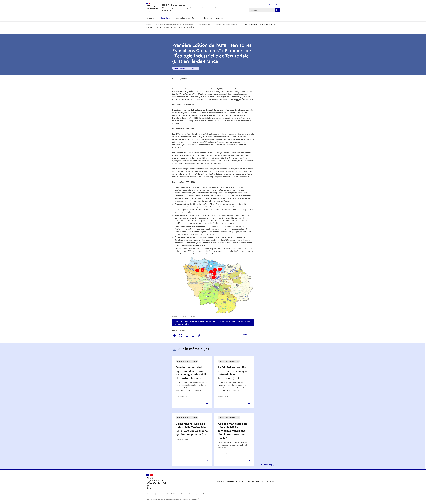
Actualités (219, 18)
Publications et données (185, 18)
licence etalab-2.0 (191, 499)
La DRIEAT (150, 18)
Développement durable (174, 24)
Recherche (277, 10)
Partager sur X (180, 335)
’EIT (237, 99)
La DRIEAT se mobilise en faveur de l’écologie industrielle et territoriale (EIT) (232, 372)
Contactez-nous (208, 494)
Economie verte (190, 24)
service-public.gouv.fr (235, 481)
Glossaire (160, 494)
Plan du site (150, 494)
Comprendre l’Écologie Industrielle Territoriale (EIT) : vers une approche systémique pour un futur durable (212, 322)
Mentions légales (194, 494)
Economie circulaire (205, 24)
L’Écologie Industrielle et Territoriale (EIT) (228, 24)
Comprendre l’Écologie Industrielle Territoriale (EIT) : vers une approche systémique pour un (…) (192, 429)
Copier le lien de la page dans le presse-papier (199, 335)
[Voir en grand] (213, 284)
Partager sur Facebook (174, 335)
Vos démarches (206, 18)
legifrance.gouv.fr (254, 481)
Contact (275, 4)
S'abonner (246, 334)
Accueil (148, 24)
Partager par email (193, 335)
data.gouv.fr (270, 481)
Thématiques (165, 18)
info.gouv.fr (217, 481)
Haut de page (269, 464)
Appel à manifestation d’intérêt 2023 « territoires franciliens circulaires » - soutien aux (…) (232, 431)
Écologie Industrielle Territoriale (186, 68)
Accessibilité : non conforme (176, 494)
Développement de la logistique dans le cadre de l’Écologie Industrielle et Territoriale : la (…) (191, 372)
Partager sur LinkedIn (187, 335)
